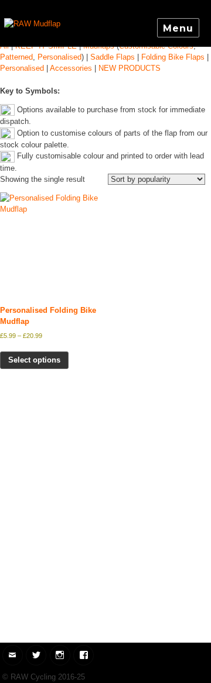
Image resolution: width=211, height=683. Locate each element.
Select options (34, 360)
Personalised (59, 57)
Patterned (16, 57)
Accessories (71, 68)
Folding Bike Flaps (173, 57)
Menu (178, 28)
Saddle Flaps (112, 57)
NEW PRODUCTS (129, 68)
